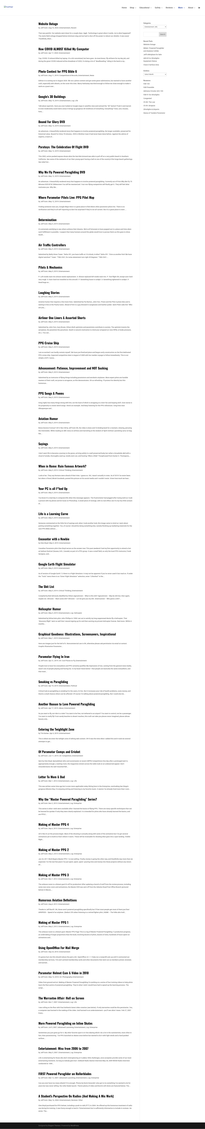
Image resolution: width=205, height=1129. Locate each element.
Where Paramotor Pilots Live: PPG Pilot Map (66, 197)
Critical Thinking (65, 470)
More (180, 8)
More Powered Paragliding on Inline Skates (65, 1023)
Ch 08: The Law (149, 102)
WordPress (75, 1126)
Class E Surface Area (151, 65)
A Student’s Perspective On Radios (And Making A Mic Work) (76, 1096)
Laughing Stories (49, 292)
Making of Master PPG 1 (53, 922)
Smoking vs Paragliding (53, 681)
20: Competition (65, 756)
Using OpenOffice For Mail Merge (58, 947)
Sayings (43, 443)
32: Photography (66, 977)
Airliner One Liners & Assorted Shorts (62, 317)
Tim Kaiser (45, 733)
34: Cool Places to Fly (67, 661)
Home (124, 8)
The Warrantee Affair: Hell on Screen (61, 998)
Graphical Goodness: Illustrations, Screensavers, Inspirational (77, 634)
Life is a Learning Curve (53, 513)
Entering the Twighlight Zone (56, 729)
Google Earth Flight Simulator (57, 564)
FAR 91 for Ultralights (151, 95)
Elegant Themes (54, 1126)
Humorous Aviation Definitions (57, 900)
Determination (47, 219)
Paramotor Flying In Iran (53, 656)
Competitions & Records (68, 75)
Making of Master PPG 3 (53, 875)
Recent (73, 28)
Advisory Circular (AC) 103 (153, 91)
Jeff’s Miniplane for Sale (152, 54)
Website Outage (48, 23)
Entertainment (64, 28)
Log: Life (74, 101)
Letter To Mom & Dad (51, 777)
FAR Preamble (148, 87)
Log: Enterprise (76, 803)
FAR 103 (146, 84)
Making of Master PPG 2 (53, 849)
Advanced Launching (66, 1027)
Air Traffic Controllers (52, 245)
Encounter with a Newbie (53, 539)
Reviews (169, 8)
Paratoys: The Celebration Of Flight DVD (63, 147)
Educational (144, 8)
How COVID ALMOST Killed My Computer (63, 49)
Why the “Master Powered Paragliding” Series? (67, 799)
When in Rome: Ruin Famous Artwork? (62, 466)
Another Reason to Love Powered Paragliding (66, 704)
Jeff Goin (44, 28)
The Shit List (46, 586)
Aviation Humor (48, 418)
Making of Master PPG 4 (53, 824)
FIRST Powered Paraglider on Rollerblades (64, 1073)
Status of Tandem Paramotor (154, 113)
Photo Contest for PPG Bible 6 (57, 71)
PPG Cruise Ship (48, 343)
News (92, 75)
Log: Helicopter (76, 613)
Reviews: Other (77, 1100)
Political (74, 686)
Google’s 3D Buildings (52, 96)
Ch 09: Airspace (149, 106)
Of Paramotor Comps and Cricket (59, 751)
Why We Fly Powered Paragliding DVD (61, 172)
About (190, 8)
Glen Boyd (44, 543)
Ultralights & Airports (151, 109)
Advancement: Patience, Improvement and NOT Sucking (73, 368)
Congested (147, 98)
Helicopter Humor (49, 609)
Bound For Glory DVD (51, 121)
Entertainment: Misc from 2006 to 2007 (63, 1048)
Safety (157, 8)
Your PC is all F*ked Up (52, 488)
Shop (132, 8)
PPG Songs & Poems (51, 393)
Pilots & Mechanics (50, 267)
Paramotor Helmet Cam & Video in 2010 (63, 973)
